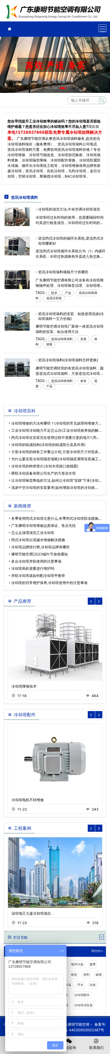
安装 (83, 339)
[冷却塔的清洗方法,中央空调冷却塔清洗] (17, 216)
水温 (68, 985)
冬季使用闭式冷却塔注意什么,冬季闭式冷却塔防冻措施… (56, 518)
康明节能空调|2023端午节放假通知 (39, 554)
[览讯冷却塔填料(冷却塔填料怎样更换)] (17, 367)
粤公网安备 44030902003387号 (77, 1030)
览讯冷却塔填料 (62, 339)
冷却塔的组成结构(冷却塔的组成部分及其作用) (48, 444)
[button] (47, 88)
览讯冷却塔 (54, 298)
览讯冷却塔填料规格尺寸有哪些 (63, 272)
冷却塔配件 (82, 995)
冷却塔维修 (55, 12)
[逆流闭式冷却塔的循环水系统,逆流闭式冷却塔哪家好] (17, 245)
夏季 (93, 964)
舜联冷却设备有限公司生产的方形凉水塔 (43, 473)
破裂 (99, 974)
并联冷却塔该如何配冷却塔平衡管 (38, 575)
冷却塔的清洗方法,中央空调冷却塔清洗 (69, 209)
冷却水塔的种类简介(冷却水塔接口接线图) (44, 466)
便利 (86, 974)
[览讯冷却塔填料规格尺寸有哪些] (17, 279)
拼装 (49, 344)
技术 (54, 293)
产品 (68, 293)
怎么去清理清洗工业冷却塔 (32, 532)
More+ (97, 951)
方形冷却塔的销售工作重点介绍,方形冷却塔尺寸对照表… (56, 452)
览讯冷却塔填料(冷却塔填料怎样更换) (68, 360)
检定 (74, 974)
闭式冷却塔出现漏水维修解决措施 (38, 540)
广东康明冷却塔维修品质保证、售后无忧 (43, 525)
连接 (93, 985)
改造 (83, 381)
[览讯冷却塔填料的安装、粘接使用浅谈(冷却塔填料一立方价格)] (17, 321)
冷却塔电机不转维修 (28, 800)
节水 (80, 985)
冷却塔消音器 (83, 1005)
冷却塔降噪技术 (24, 686)
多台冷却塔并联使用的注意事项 (36, 561)
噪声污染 (77, 964)
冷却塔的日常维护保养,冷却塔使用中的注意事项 (49, 582)
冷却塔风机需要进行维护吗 (32, 568)
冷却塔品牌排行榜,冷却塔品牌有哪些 (40, 547)
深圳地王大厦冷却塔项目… (33, 913)
